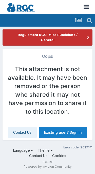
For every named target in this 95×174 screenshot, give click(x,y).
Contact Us (22, 132)
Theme (44, 150)
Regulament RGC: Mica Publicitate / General (48, 37)
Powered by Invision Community (48, 166)
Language (22, 150)
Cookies (59, 155)
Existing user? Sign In (63, 132)
